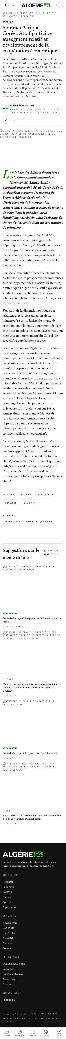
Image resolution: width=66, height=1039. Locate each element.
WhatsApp (29, 503)
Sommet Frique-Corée (39, 521)
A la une (44, 13)
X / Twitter (45, 494)
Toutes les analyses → (51, 553)
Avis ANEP (9, 938)
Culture (7, 897)
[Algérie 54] (36, 5)
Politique (8, 881)
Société (7, 892)
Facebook (25, 494)
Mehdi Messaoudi (22, 105)
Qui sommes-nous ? (15, 963)
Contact (8, 984)
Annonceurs (10, 979)
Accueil (8, 13)
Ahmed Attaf (12, 521)
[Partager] (6, 120)
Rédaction (9, 969)
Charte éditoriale (13, 974)
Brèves (7, 948)
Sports (7, 902)
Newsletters (10, 922)
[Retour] (5, 4)
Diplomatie (10, 16)
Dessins (7, 943)
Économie (8, 887)
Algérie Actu (25, 13)
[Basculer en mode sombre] (56, 5)
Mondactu (27, 16)
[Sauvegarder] (14, 120)
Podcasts (8, 927)
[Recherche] (13, 4)
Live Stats (9, 933)
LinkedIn (10, 503)
